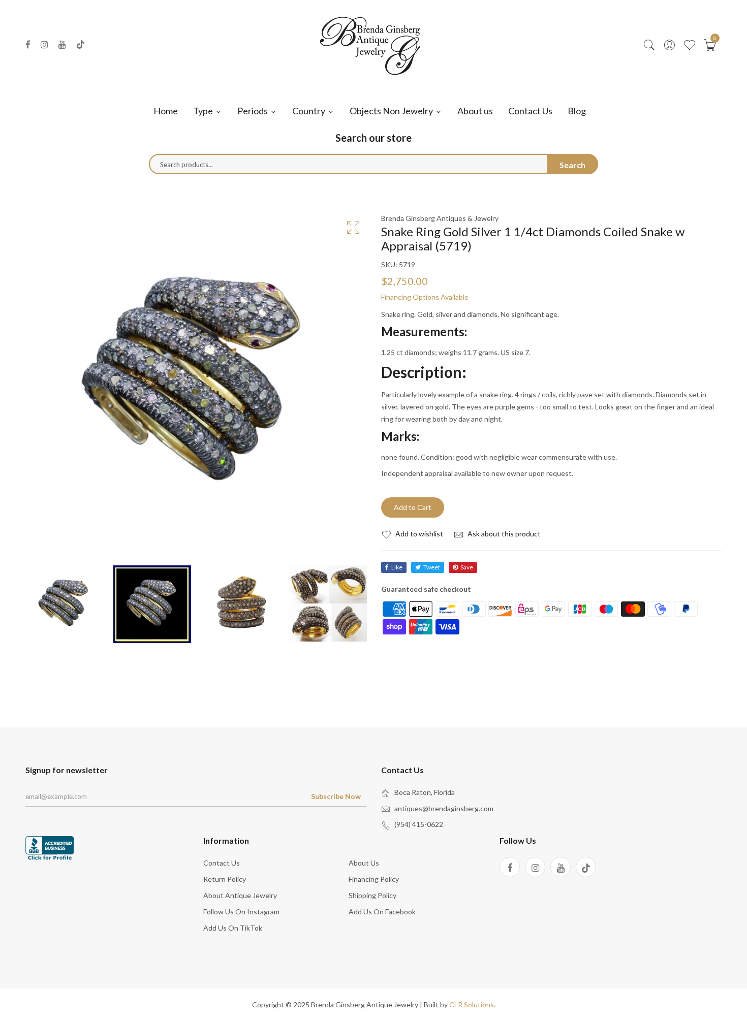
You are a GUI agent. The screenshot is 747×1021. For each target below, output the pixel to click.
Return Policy (224, 879)
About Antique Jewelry (240, 895)
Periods (253, 110)
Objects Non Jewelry (392, 110)
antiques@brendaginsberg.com (443, 808)
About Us (364, 862)
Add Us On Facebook (382, 911)
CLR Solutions (471, 1004)
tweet (431, 567)
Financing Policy (374, 879)
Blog (577, 110)
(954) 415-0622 (418, 824)
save (466, 567)
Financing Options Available (425, 297)
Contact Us (530, 110)
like (396, 567)
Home (165, 110)
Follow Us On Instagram (241, 911)
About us (475, 110)
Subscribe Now (336, 796)
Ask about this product (503, 533)
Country (309, 110)
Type (203, 110)
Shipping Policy (372, 895)
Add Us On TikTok (232, 927)
